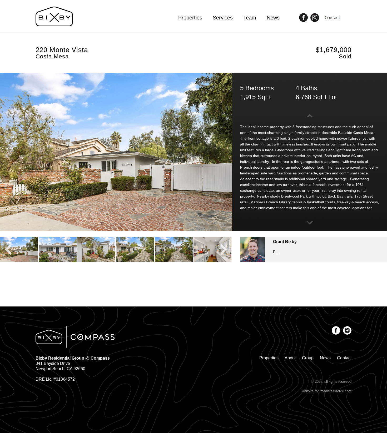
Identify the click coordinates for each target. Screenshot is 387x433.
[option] (116, 152)
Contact (344, 358)
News (273, 18)
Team (249, 18)
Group (308, 358)
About (290, 358)
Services (223, 18)
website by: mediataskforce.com (326, 391)
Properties (190, 18)
